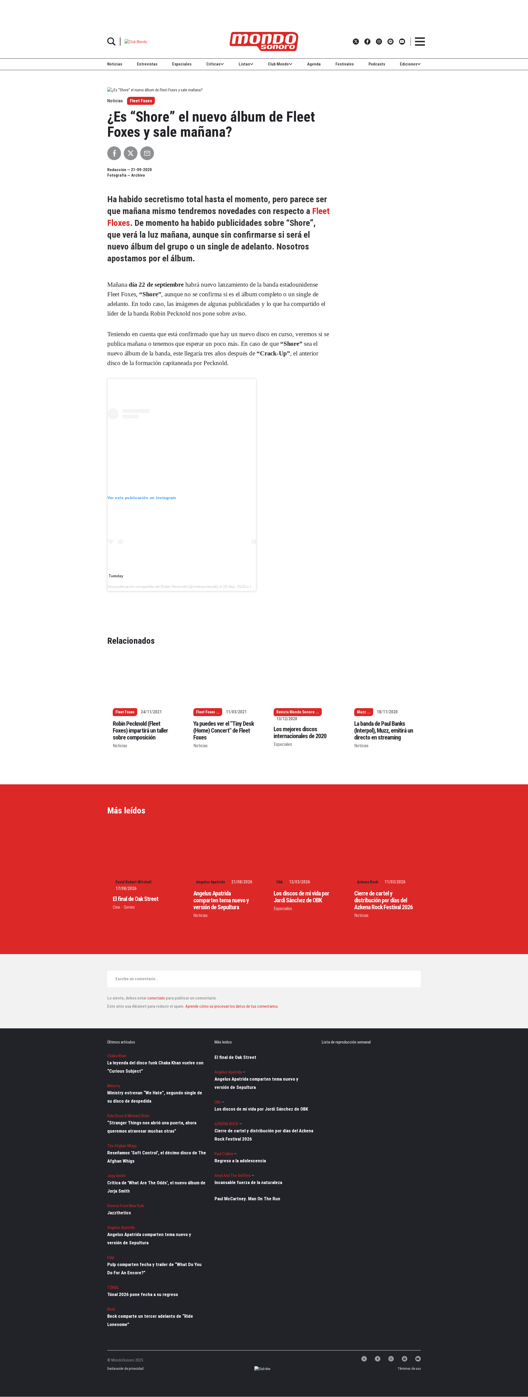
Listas (244, 64)
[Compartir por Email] (147, 153)
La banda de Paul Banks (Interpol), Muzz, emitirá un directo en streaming (383, 730)
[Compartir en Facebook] (114, 153)
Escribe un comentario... (137, 978)
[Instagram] (391, 1359)
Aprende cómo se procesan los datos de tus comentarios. (232, 1006)
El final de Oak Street (135, 898)
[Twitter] (364, 1359)
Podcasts (377, 64)
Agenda (314, 64)
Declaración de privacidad (124, 1369)
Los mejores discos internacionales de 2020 (300, 732)
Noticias (114, 64)
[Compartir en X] (131, 153)
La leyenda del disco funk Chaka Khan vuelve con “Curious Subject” (155, 1067)
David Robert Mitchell (134, 882)
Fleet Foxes (141, 100)
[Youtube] (418, 1359)
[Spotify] (404, 1359)
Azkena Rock (367, 882)
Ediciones (408, 64)
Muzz (361, 712)
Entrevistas (147, 64)
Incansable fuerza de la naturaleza (248, 1182)
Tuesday (116, 576)
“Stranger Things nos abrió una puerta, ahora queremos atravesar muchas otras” (151, 1127)
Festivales (345, 64)
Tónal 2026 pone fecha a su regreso (142, 1294)
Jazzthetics (119, 1212)
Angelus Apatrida (210, 882)
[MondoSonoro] (264, 41)
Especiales (181, 64)
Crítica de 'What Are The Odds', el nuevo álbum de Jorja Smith (156, 1187)
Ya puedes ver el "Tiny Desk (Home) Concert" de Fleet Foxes (223, 730)
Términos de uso (409, 1369)
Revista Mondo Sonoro (295, 712)
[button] (135, 41)
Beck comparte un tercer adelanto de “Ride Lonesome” (150, 1320)
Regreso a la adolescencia (240, 1160)
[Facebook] (377, 1359)
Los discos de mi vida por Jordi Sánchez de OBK (301, 897)
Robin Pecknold (174, 586)
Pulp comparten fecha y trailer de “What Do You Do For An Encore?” (154, 1268)
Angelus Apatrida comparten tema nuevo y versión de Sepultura (221, 900)
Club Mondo (278, 64)
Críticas (213, 64)
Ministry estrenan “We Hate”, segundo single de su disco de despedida (154, 1097)
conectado (156, 998)
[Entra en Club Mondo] (257, 1369)
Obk (279, 882)
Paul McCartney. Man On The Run (247, 1198)
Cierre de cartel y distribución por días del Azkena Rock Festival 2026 (383, 900)
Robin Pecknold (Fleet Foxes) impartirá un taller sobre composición (140, 730)
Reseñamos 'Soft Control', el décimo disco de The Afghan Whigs (156, 1157)
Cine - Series (124, 907)
